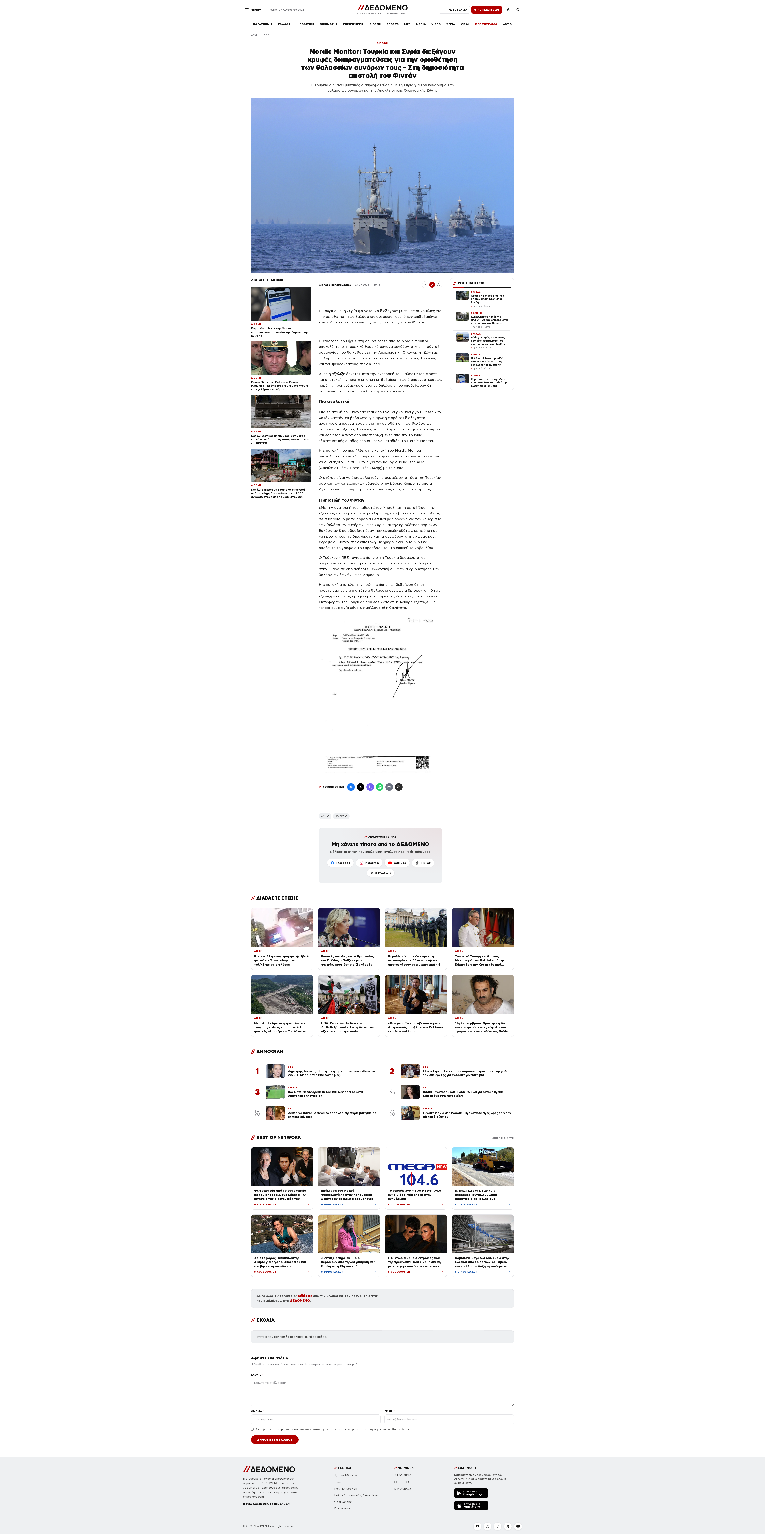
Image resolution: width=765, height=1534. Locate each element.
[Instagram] (487, 1526)
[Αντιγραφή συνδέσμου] (399, 787)
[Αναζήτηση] (518, 10)
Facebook (343, 862)
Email (389, 1411)
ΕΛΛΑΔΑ (284, 24)
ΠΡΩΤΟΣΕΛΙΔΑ (486, 24)
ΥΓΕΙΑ (450, 24)
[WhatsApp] (379, 787)
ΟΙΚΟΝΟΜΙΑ (329, 24)
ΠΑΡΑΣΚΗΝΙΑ (263, 24)
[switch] (509, 10)
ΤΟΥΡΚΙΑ (341, 816)
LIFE (407, 24)
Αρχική (255, 35)
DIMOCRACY (403, 1488)
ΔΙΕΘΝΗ (375, 24)
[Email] (389, 787)
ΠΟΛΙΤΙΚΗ (306, 24)
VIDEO (436, 24)
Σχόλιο (257, 1374)
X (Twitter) (383, 872)
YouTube (399, 862)
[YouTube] (518, 1526)
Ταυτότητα (341, 1482)
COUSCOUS (402, 1482)
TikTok (426, 862)
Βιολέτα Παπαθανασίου (335, 284)
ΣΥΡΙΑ (325, 816)
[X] (508, 1526)
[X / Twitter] (360, 787)
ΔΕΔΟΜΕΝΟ (300, 1300)
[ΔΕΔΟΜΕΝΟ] (269, 1469)
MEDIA (421, 24)
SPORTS (393, 24)
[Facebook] (351, 787)
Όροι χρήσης (343, 1501)
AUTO (507, 24)
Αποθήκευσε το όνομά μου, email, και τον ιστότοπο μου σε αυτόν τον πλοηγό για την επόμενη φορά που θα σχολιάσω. (332, 1429)
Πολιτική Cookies (345, 1488)
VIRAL (465, 24)
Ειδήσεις (305, 1295)
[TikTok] (498, 1526)
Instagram (372, 862)
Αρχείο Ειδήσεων (346, 1475)
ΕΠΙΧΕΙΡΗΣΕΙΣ (353, 24)
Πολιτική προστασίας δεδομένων (356, 1495)
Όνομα (257, 1411)
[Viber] (370, 787)
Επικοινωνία (342, 1508)
